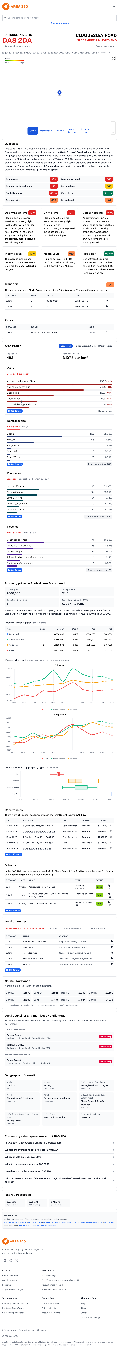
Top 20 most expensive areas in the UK (60, 1280)
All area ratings (49, 1275)
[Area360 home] (15, 6)
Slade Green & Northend (85, 52)
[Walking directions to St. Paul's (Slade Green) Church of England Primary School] (109, 894)
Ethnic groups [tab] (13, 426)
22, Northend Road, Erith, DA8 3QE (39, 831)
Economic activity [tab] (40, 479)
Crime (33, 130)
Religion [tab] (26, 426)
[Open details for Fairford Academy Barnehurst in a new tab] (110, 905)
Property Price (85, 130)
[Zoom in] (113, 124)
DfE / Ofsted (32, 1222)
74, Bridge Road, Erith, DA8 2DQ (37, 848)
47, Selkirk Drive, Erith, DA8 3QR (38, 843)
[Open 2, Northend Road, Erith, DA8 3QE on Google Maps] (110, 837)
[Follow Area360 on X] (16, 1260)
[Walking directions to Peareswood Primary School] (109, 885)
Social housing (72, 130)
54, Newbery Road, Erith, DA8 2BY (39, 826)
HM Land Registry (11, 1222)
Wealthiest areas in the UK (54, 1289)
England (6, 52)
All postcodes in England (13, 1289)
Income (60, 130)
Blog (83, 1303)
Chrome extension (50, 1303)
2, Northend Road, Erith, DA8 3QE (38, 837)
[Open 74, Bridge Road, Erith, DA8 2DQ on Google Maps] (110, 848)
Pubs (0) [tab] (53, 928)
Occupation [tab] (24, 479)
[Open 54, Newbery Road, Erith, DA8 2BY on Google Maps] (110, 826)
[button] (60, 93)
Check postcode (10, 1275)
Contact (84, 1313)
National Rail (109, 1222)
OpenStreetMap (92, 1222)
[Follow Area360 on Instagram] (10, 1260)
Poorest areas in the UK (53, 1285)
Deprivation (46, 130)
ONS (40, 1222)
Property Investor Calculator (15, 1303)
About (83, 1308)
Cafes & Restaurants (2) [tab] (74, 928)
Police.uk (23, 1222)
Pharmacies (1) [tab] (98, 928)
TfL (101, 1222)
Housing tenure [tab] (14, 532)
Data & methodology (90, 1317)
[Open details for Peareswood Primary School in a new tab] (110, 888)
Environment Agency (70, 1222)
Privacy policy (9, 1330)
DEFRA (82, 1222)
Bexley (27, 52)
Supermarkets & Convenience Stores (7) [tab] (24, 928)
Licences (41, 1330)
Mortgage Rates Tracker (14, 1308)
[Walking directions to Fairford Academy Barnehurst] (109, 902)
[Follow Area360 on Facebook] (5, 1260)
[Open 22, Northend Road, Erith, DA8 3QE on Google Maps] (110, 831)
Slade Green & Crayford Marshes (51, 52)
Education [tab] (11, 479)
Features (6, 1285)
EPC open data (48, 1222)
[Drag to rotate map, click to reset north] (113, 132)
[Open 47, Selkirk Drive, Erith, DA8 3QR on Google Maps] (110, 843)
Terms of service (26, 1330)
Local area (66, 346)
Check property (9, 1280)
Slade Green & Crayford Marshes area (94, 346)
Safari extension (49, 1308)
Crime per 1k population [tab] (18, 374)
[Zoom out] (113, 128)
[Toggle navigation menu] (114, 6)
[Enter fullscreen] (113, 58)
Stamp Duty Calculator (13, 1313)
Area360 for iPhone (51, 1313)
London (17, 52)
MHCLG (58, 1222)
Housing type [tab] (30, 532)
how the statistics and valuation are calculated (37, 1226)
